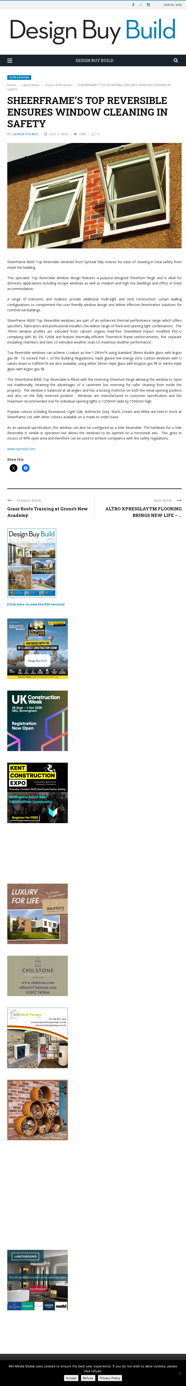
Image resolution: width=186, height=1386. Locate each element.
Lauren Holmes (25, 134)
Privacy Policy (110, 1378)
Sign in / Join (173, 5)
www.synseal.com (21, 449)
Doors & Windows (19, 77)
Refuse (88, 1378)
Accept (71, 1378)
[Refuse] (180, 1373)
